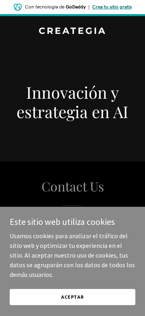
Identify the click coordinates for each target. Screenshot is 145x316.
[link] (72, 31)
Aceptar (72, 297)
